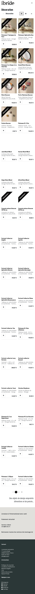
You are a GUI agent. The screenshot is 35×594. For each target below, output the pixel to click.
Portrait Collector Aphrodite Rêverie (6, 269)
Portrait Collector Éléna (25, 298)
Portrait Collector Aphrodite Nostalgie (24, 269)
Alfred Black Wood (23, 180)
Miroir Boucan (5, 95)
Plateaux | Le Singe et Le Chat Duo (9, 65)
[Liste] (26, 13)
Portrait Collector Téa (8, 328)
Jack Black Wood (6, 151)
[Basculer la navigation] (32, 3)
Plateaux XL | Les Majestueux (6, 417)
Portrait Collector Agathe (23, 239)
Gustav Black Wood (24, 151)
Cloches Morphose (23, 388)
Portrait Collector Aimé (25, 476)
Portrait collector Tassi (8, 388)
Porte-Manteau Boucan (25, 95)
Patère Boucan (6, 123)
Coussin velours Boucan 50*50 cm (25, 209)
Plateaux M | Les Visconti (25, 416)
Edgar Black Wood (6, 180)
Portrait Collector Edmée (26, 446)
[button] (3, 43)
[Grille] (21, 13)
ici (32, 532)
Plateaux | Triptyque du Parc (8, 35)
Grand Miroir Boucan (24, 65)
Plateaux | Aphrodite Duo (25, 35)
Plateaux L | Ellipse (7, 476)
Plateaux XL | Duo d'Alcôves (23, 329)
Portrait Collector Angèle (6, 239)
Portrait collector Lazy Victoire (8, 359)
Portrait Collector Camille (6, 447)
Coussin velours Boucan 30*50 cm (8, 209)
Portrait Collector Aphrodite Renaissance (8, 299)
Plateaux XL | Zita (23, 123)
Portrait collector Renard (23, 359)
